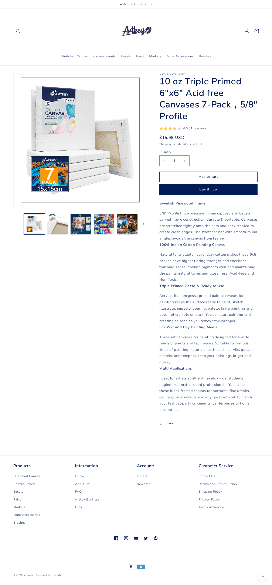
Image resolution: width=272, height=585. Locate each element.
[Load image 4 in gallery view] (104, 224)
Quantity (165, 152)
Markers (19, 507)
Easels (18, 491)
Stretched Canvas (26, 476)
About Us (82, 484)
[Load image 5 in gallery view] (127, 224)
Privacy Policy (209, 499)
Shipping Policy (210, 491)
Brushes (19, 522)
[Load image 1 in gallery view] (34, 224)
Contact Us (207, 476)
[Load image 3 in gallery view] (80, 224)
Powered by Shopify (48, 575)
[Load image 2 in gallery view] (57, 224)
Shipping (165, 144)
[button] (18, 31)
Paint (17, 499)
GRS (78, 507)
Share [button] (168, 423)
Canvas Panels (24, 484)
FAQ (78, 491)
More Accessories (26, 515)
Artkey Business (87, 499)
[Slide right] (143, 224)
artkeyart (29, 575)
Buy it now (208, 189)
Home (79, 476)
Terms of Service (211, 507)
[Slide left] (18, 224)
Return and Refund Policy (218, 484)
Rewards (143, 484)
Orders (142, 476)
